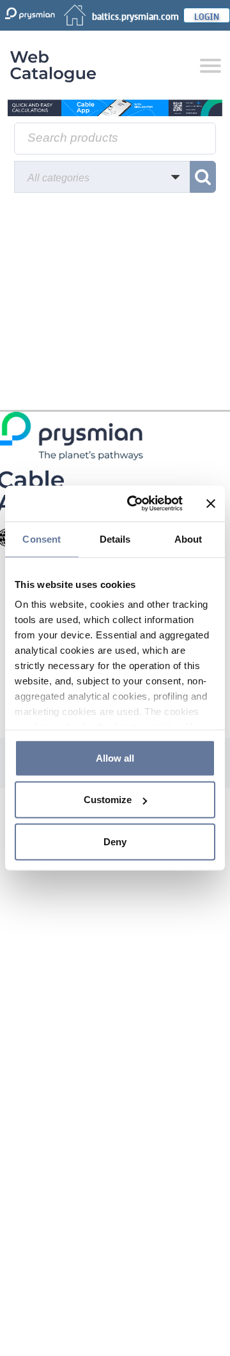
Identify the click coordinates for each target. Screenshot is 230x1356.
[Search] (203, 177)
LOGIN (206, 15)
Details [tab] (115, 538)
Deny (114, 841)
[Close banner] (210, 503)
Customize (108, 799)
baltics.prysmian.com (135, 15)
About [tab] (188, 538)
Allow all (115, 757)
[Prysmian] (115, 107)
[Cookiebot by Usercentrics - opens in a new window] (135, 503)
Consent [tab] (41, 538)
